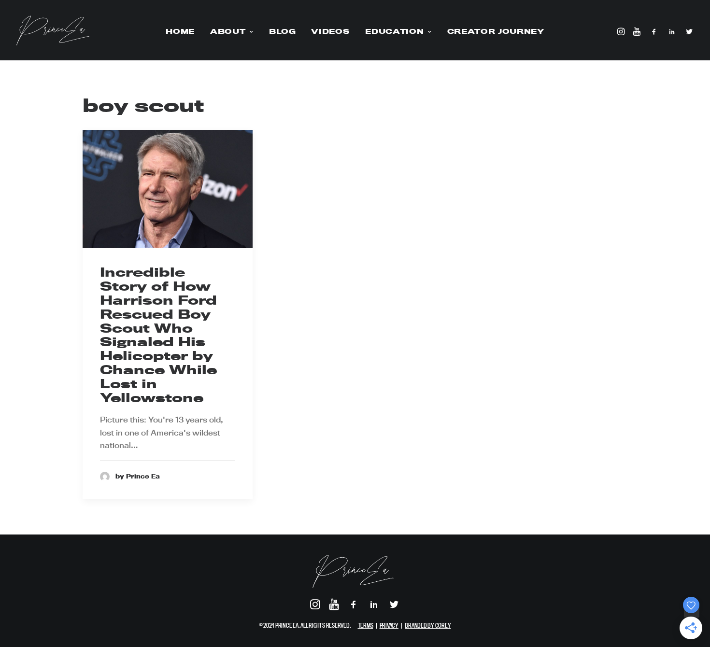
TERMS (365, 625)
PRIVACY (389, 625)
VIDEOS (330, 31)
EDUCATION (394, 31)
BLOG (282, 31)
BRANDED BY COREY (428, 625)
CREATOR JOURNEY (495, 31)
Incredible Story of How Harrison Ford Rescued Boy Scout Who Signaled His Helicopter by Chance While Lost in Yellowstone (158, 335)
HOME (180, 31)
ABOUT (227, 31)
